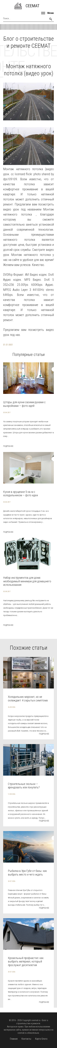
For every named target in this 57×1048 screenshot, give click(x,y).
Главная (14, 1038)
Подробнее (8, 446)
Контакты (26, 1038)
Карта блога (41, 1038)
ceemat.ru (35, 1020)
